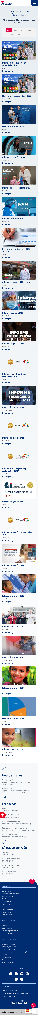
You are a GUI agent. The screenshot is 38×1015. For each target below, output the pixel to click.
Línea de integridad (8, 933)
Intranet (4, 925)
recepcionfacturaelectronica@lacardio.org (18, 830)
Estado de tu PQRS (8, 904)
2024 (22, 30)
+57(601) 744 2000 (10, 991)
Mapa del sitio (6, 957)
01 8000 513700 (16, 993)
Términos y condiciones (9, 947)
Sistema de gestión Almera (10, 931)
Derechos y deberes (8, 909)
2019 (25, 34)
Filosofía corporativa (8, 962)
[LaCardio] (9, 3)
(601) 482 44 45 (8, 854)
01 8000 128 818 (8, 861)
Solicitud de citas (7, 891)
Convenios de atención (9, 944)
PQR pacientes (6, 901)
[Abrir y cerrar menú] (34, 3)
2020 (19, 34)
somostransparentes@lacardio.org (14, 837)
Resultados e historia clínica (10, 893)
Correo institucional (8, 928)
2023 (29, 30)
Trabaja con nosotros (8, 960)
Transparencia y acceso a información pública (16, 952)
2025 (15, 30)
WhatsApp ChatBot (8, 896)
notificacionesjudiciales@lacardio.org (16, 824)
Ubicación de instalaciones (10, 907)
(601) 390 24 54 (7, 874)
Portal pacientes (7, 915)
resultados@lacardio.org (10, 817)
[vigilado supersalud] (19, 1002)
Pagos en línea (6, 912)
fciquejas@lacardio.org (10, 811)
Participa (4, 954)
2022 (12, 34)
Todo (8, 30)
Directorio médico (7, 899)
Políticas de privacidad (8, 949)
